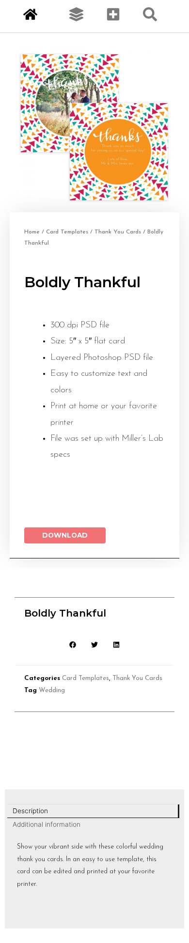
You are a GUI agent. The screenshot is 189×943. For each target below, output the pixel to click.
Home (32, 232)
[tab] (93, 811)
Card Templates (67, 232)
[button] (73, 644)
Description (30, 811)
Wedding (52, 690)
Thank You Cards (117, 232)
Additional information (46, 824)
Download (65, 535)
